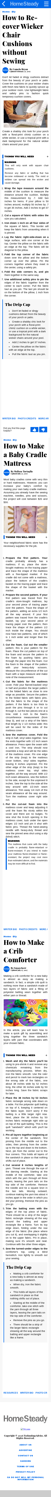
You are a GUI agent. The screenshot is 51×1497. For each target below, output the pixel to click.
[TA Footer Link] (25, 1429)
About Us (25, 1445)
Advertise (25, 1450)
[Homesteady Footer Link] (25, 1419)
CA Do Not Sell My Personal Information (25, 1478)
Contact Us (25, 1456)
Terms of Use (25, 1467)
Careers (25, 1461)
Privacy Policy (25, 1472)
